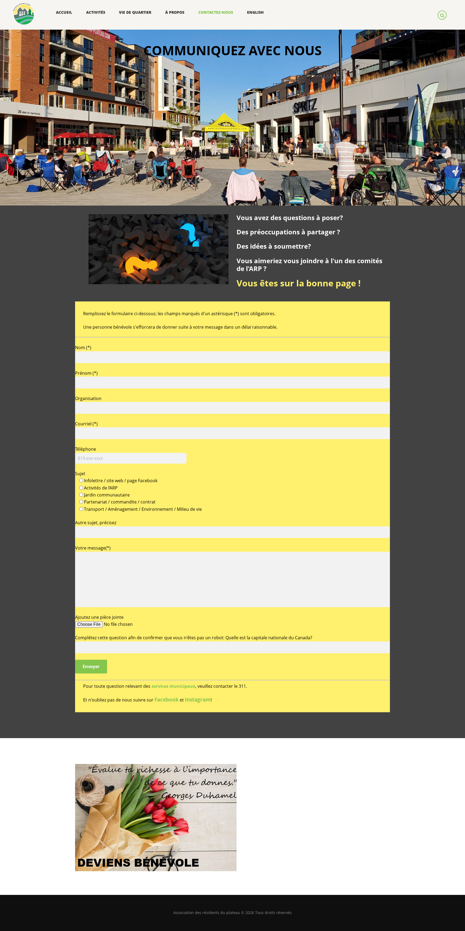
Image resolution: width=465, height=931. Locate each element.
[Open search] (443, 14)
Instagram (198, 699)
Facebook (166, 699)
